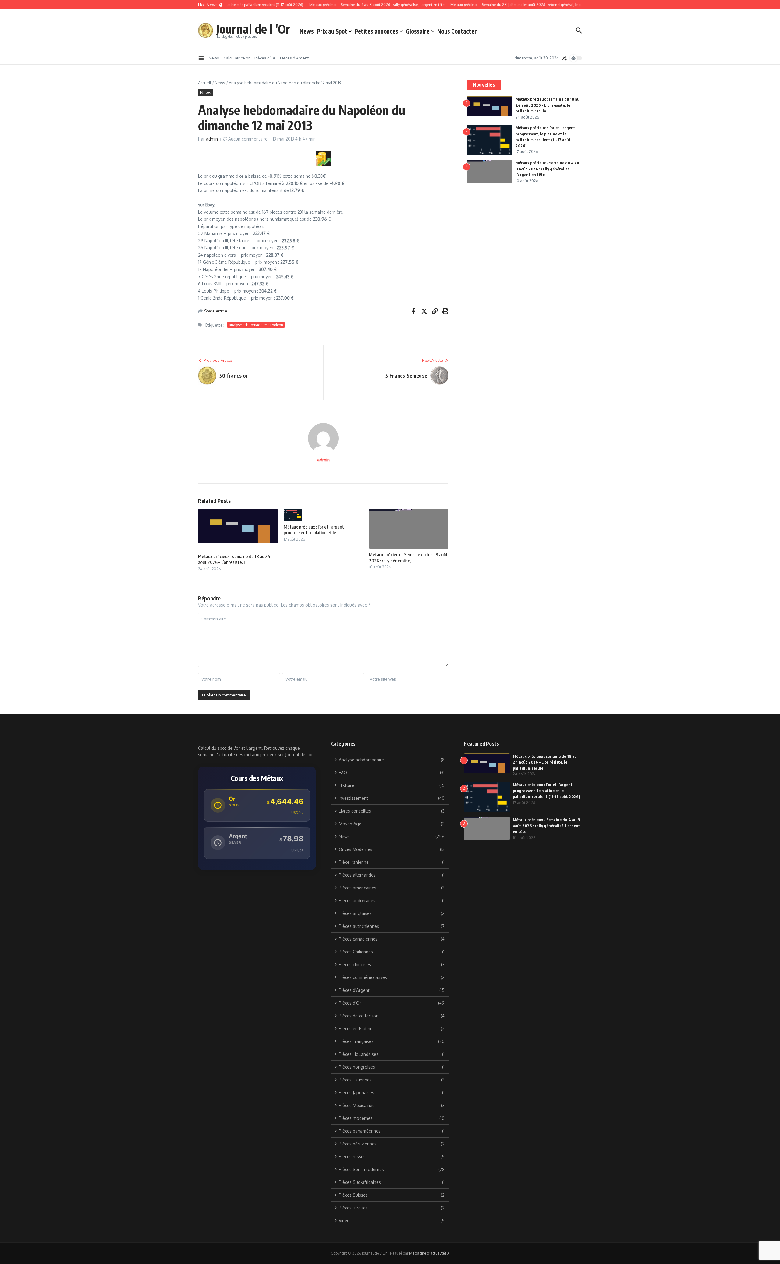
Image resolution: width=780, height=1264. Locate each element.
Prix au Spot (332, 31)
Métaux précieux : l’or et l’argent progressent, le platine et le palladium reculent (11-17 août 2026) (546, 790)
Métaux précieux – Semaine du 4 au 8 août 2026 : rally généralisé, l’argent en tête (547, 168)
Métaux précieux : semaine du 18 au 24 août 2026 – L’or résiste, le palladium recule (548, 105)
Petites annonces (376, 31)
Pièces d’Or (264, 57)
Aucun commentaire (248, 138)
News (307, 31)
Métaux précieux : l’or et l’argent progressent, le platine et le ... (314, 530)
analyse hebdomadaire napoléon (256, 324)
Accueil (204, 82)
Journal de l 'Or (253, 28)
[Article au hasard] (564, 58)
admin (212, 138)
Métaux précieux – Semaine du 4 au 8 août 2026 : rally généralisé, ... (408, 557)
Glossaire (418, 31)
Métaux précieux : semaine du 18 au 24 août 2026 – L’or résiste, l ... (234, 559)
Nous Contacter (457, 31)
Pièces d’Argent (294, 57)
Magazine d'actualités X (429, 1253)
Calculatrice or (237, 57)
